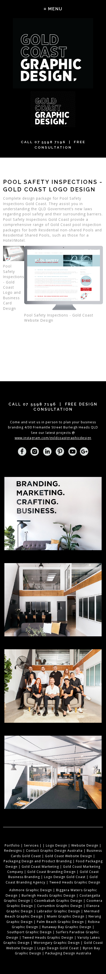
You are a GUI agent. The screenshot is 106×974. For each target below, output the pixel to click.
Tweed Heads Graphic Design (74, 882)
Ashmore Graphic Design (30, 890)
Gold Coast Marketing (40, 866)
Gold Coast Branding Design (51, 872)
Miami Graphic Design (65, 916)
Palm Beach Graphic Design (60, 922)
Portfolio (12, 845)
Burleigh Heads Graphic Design (48, 895)
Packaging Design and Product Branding (38, 861)
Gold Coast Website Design (68, 856)
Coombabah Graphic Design (58, 900)
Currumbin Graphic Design (59, 906)
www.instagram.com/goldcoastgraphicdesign (53, 438)
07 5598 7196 (50, 142)
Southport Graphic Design (29, 932)
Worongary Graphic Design (57, 942)
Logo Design (56, 845)
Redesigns (13, 850)
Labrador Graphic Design (58, 911)
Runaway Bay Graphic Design (66, 927)
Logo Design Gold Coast (64, 877)
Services (31, 845)
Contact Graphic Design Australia (54, 850)
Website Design (84, 845)
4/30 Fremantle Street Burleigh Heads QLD (61, 427)
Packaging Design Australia (68, 953)
